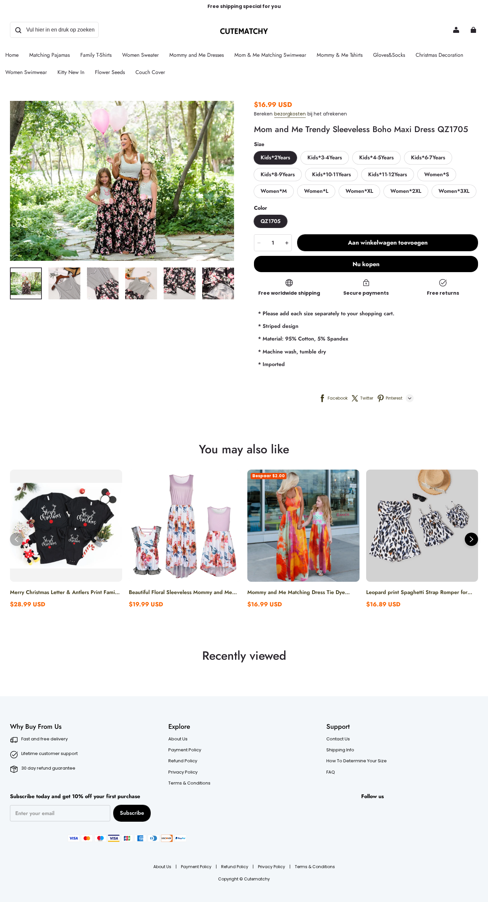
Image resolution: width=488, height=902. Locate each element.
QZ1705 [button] (271, 221)
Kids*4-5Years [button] (376, 157)
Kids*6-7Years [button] (428, 157)
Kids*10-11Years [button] (331, 174)
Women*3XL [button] (454, 191)
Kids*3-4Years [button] (324, 157)
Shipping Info (340, 750)
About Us (178, 739)
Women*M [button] (274, 191)
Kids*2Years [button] (275, 157)
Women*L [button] (316, 191)
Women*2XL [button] (405, 191)
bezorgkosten (290, 114)
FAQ (330, 772)
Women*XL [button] (359, 191)
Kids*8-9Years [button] (278, 174)
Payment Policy (184, 750)
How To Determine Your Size (356, 761)
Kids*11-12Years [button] (387, 174)
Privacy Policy (183, 772)
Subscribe (132, 813)
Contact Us (338, 739)
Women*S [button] (436, 174)
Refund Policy (182, 761)
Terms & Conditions (189, 783)
